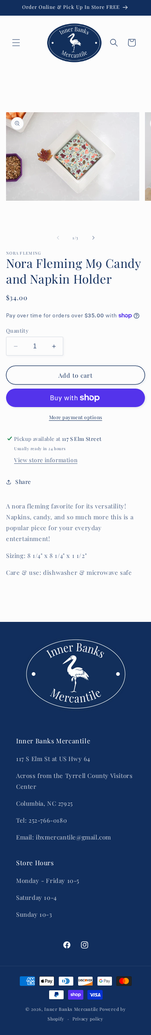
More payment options (75, 417)
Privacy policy (87, 1019)
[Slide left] (58, 238)
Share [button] (23, 482)
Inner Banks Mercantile (71, 1009)
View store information (45, 460)
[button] (16, 42)
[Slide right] (93, 238)
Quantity (17, 330)
